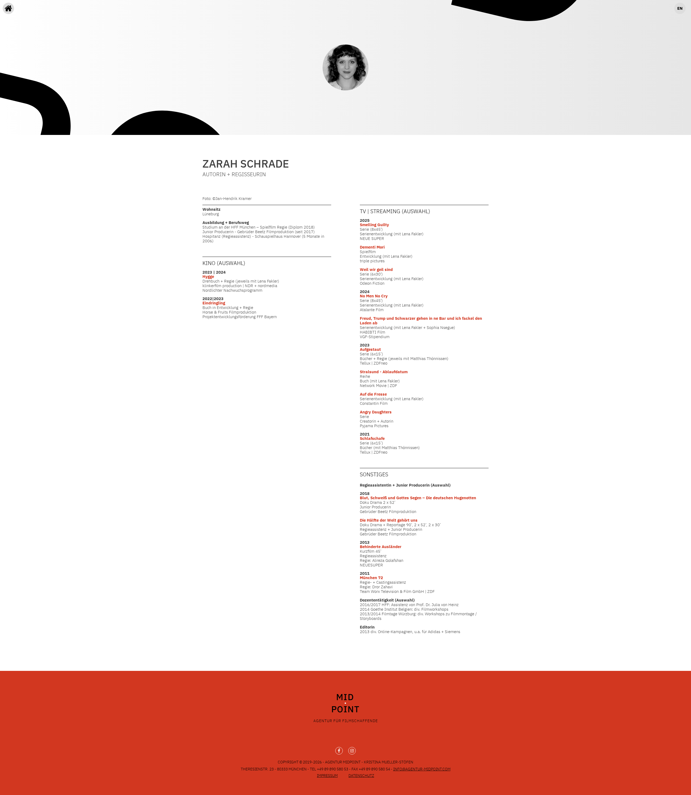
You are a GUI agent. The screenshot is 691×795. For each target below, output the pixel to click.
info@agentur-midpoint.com (421, 769)
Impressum (327, 775)
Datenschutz (361, 775)
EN (680, 8)
